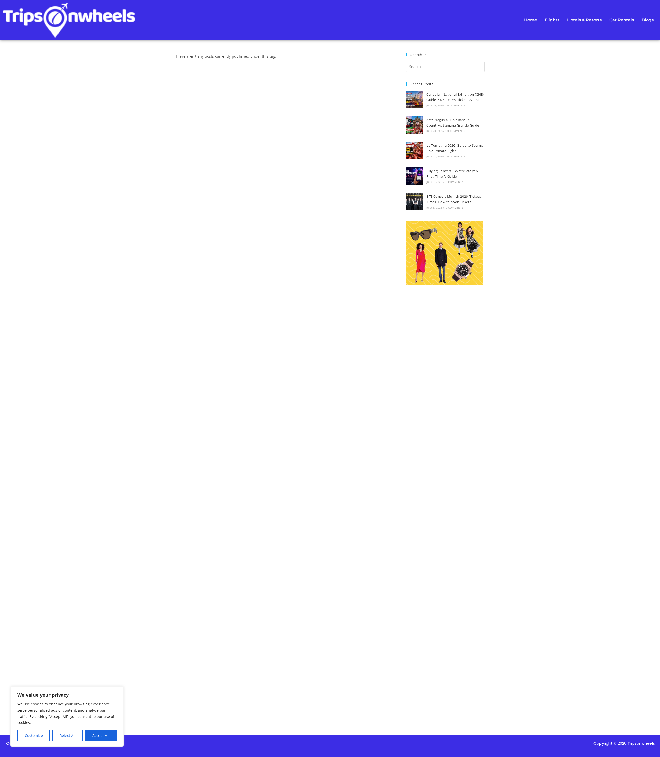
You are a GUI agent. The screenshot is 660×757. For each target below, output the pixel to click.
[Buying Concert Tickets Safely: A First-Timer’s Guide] (414, 176)
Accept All (100, 735)
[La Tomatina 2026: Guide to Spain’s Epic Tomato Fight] (414, 150)
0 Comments (456, 105)
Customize (34, 735)
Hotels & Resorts (584, 20)
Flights (552, 20)
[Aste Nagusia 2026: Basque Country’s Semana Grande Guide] (414, 125)
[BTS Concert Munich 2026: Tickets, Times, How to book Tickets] (414, 201)
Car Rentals (621, 20)
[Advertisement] (445, 488)
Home (530, 20)
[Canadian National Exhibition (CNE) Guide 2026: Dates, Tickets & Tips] (414, 99)
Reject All (68, 735)
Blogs (648, 20)
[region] (67, 716)
